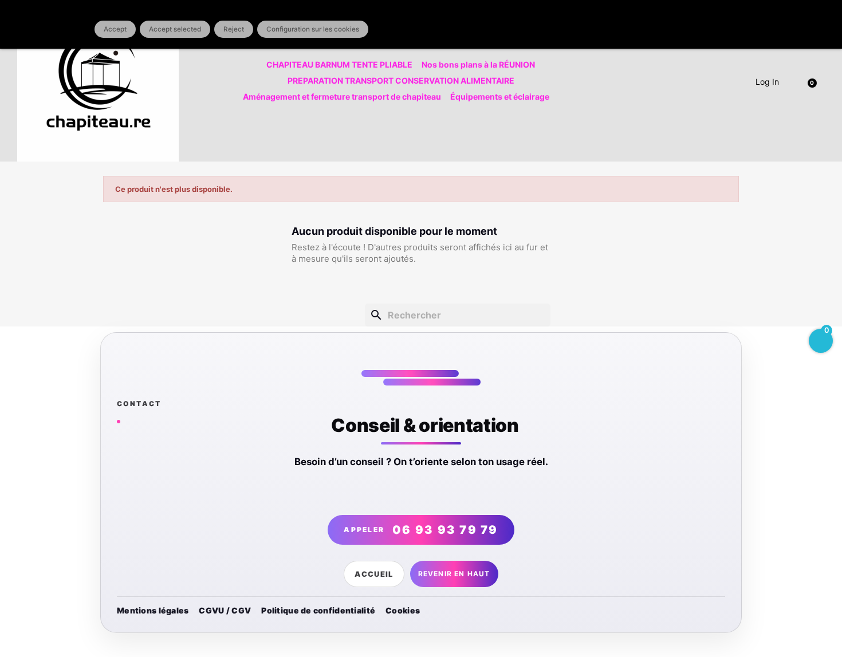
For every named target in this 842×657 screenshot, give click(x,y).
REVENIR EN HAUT (454, 573)
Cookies (402, 610)
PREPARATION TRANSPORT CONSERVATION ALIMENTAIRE (401, 80)
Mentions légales (152, 610)
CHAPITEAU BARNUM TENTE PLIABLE (339, 64)
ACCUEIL (374, 574)
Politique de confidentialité (318, 610)
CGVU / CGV (225, 610)
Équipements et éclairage (499, 96)
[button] (814, 81)
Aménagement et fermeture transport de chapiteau (342, 96)
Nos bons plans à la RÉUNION (478, 64)
